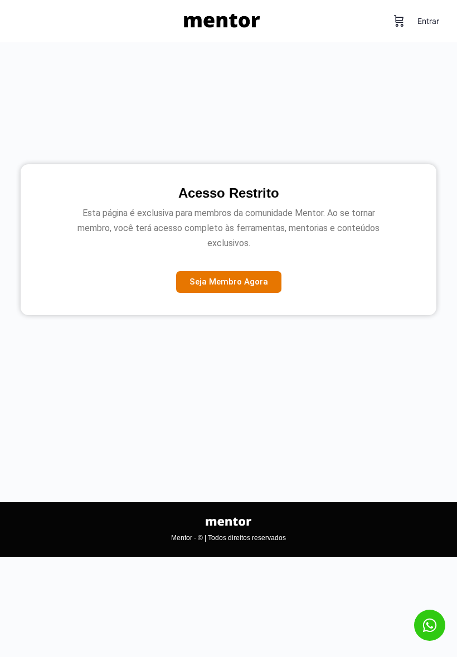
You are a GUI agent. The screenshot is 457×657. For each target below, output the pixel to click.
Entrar (428, 21)
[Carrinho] (399, 21)
